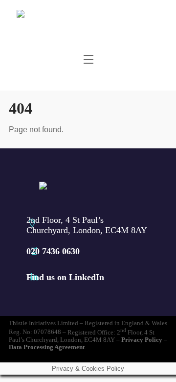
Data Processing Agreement (47, 347)
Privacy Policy (141, 339)
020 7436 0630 (53, 251)
